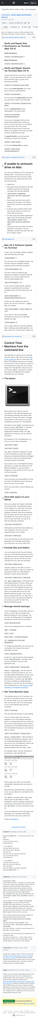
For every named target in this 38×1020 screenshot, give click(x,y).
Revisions (15, 27)
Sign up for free (8, 1001)
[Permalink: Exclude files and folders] (3, 547)
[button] (25, 23)
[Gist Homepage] (14, 3)
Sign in (26, 3)
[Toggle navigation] (2, 3)
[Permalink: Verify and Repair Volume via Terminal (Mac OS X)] (3, 69)
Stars (27, 27)
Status (21, 1011)
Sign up (33, 3)
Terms (5, 1011)
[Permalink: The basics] (3, 378)
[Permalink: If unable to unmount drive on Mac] (3, 165)
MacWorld (15, 819)
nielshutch (6, 876)
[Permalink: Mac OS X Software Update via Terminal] (3, 246)
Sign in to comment (28, 1003)
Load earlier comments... (19, 827)
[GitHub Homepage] (14, 1015)
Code (5, 27)
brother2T (6, 831)
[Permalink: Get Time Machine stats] (3, 691)
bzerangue (5, 15)
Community (27, 1011)
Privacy (11, 1011)
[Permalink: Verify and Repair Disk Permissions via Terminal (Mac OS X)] (3, 46)
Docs (32, 1011)
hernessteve (7, 947)
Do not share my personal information (26, 1012)
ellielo (5, 970)
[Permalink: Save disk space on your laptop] (3, 498)
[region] (19, 97)
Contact (4, 1012)
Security (16, 1011)
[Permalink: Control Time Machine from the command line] (3, 346)
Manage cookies (12, 1012)
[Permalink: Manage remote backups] (3, 606)
